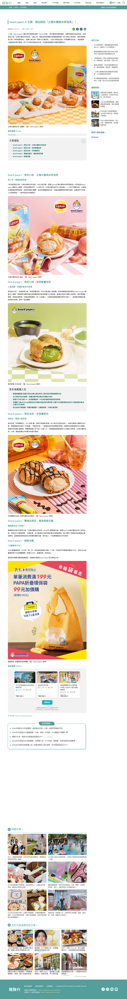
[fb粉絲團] (103, 989)
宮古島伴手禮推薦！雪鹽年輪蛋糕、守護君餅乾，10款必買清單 (35, 407)
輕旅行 (7, 3)
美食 (26, 3)
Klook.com (12, 134)
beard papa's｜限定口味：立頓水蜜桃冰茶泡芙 (29, 145)
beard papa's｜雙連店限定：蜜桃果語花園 (28, 153)
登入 (114, 3)
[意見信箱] (112, 989)
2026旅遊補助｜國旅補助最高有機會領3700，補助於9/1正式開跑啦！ (106, 46)
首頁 (10, 7)
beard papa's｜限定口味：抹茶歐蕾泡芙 (27, 148)
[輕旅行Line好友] (116, 989)
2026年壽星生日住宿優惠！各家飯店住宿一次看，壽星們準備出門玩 (37, 728)
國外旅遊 (66, 3)
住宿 (34, 3)
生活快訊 (77, 3)
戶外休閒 (55, 3)
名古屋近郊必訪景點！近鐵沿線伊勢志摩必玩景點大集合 (33, 396)
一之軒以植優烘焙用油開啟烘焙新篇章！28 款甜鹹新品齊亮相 (106, 73)
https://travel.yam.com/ (24, 715)
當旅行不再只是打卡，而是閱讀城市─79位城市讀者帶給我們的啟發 (36, 399)
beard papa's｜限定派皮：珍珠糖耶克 (26, 151)
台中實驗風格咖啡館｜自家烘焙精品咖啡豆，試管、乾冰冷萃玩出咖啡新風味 (106, 79)
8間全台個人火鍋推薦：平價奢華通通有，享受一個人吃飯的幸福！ (20, 973)
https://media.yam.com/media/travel (50, 990)
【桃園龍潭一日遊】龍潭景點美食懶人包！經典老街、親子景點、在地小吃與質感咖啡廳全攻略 (106, 60)
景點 (18, 3)
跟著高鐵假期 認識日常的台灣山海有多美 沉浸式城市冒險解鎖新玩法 (37, 394)
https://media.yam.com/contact (50, 992)
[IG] (107, 989)
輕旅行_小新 (29, 29)
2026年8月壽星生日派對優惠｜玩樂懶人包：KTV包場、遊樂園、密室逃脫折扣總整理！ (44, 741)
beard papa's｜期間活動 (21, 156)
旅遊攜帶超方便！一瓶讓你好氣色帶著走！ (74, 973)
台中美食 (23, 7)
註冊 (119, 3)
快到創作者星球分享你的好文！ (106, 7)
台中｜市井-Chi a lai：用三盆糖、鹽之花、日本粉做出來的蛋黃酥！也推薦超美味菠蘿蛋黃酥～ (74, 949)
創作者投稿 (28, 986)
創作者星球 (100, 3)
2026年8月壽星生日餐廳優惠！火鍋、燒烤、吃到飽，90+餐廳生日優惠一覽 (40, 732)
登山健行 (44, 3)
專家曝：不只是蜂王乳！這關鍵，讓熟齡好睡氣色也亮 (47, 949)
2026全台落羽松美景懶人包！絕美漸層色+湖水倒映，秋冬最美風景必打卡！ (40, 745)
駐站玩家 (88, 3)
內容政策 (50, 986)
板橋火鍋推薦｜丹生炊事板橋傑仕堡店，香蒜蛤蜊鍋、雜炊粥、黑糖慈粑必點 (106, 66)
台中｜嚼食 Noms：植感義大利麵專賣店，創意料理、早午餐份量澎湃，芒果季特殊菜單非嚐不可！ (47, 973)
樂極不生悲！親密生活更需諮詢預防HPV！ (28, 737)
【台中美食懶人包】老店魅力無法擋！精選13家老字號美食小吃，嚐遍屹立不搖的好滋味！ (20, 949)
